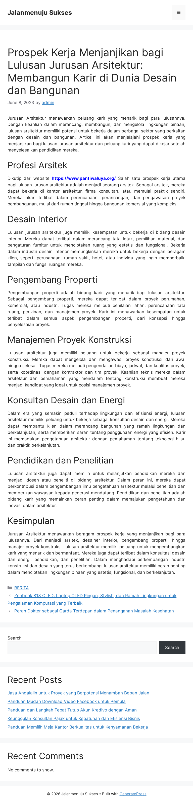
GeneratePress (133, 793)
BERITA (21, 587)
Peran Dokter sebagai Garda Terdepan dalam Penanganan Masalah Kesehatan (94, 610)
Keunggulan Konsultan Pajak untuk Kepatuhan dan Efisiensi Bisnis (74, 718)
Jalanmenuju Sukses (40, 12)
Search (15, 637)
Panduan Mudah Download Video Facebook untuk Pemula (67, 701)
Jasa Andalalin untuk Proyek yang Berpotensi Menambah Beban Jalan (78, 692)
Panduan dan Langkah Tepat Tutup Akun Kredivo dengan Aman (72, 709)
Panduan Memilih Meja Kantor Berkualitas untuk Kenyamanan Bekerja (78, 727)
